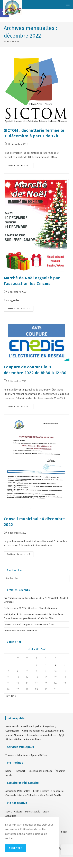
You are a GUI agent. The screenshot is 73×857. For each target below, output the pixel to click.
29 (36, 689)
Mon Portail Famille (50, 795)
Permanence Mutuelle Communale (21, 630)
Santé (8, 771)
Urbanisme (22, 755)
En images (62, 831)
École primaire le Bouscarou (48, 791)
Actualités (10, 815)
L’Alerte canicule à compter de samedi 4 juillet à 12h (29, 624)
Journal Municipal (14, 735)
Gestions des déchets (40, 771)
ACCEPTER (15, 848)
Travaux (9, 755)
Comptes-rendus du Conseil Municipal (43, 730)
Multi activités (32, 811)
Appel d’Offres (39, 755)
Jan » (13, 696)
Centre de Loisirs (14, 795)
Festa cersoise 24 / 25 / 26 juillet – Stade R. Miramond (30, 608)
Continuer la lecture (20, 165)
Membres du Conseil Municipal (22, 726)
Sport (8, 811)
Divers (46, 811)
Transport (19, 771)
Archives (36, 739)
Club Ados (32, 795)
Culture (18, 811)
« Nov (7, 696)
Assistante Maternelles (17, 791)
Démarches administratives (41, 735)
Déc (18, 41)
